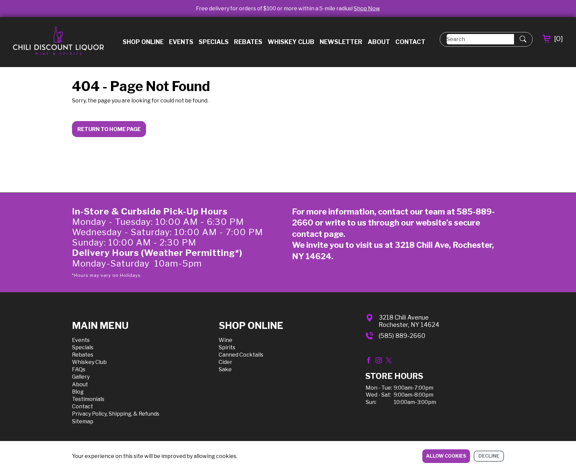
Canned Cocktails (241, 355)
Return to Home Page (109, 129)
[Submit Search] (523, 39)
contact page (317, 234)
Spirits (227, 347)
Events (181, 41)
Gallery (81, 377)
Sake (225, 369)
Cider (225, 362)
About (379, 41)
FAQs (78, 369)
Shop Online (143, 41)
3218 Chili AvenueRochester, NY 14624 (409, 321)
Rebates (248, 41)
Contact (410, 41)
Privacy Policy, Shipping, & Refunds (115, 414)
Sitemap (82, 421)
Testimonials (88, 399)
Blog (78, 392)
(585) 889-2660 (402, 335)
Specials (214, 41)
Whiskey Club (291, 41)
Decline (488, 456)
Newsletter (341, 41)
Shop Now (367, 8)
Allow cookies (446, 456)
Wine (225, 340)
